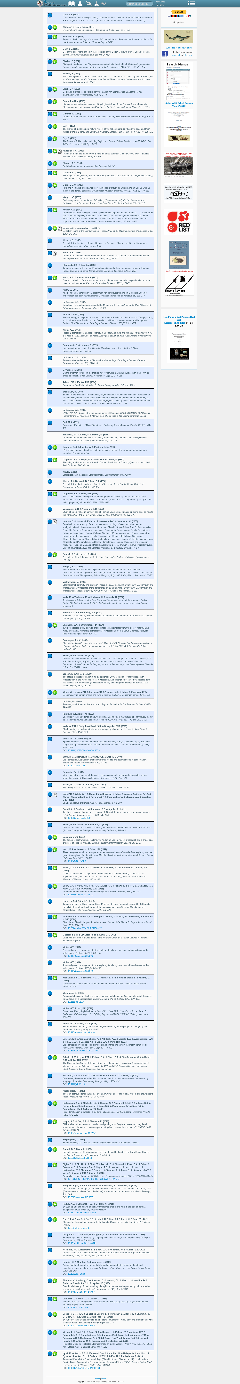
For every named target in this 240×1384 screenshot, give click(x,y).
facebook (176, 54)
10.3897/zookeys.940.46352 (81, 1197)
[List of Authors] (80, 3)
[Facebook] (179, 36)
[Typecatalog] (96, 3)
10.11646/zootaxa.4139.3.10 (81, 1032)
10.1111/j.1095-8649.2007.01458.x (84, 750)
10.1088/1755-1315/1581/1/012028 (84, 1368)
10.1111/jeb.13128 (76, 1084)
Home (97, 1378)
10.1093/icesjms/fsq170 (79, 818)
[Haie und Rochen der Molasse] (179, 164)
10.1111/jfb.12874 (76, 1002)
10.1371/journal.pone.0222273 (82, 1133)
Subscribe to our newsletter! (179, 47)
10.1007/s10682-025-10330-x (81, 1325)
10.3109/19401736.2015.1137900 (83, 1050)
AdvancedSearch (160, 3)
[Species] (88, 3)
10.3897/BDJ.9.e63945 (78, 1228)
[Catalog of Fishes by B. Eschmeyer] (179, 255)
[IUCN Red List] (179, 222)
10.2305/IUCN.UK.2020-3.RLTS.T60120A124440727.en (94, 1179)
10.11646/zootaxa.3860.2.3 (80, 956)
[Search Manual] (178, 80)
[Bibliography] (71, 3)
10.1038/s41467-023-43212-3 (81, 1292)
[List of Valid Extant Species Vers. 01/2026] (178, 127)
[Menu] (191, 3)
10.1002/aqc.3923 (76, 1274)
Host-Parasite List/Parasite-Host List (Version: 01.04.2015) (179, 319)
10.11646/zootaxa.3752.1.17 (81, 894)
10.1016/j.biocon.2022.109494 (82, 1243)
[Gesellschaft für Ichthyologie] (178, 192)
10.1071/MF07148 (76, 765)
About (103, 1378)
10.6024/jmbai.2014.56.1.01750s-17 (85, 928)
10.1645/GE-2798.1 (77, 861)
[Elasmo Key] (179, 282)
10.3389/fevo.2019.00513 (80, 1158)
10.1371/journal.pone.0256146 (82, 1212)
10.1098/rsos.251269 (78, 1307)
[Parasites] (104, 3)
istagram (188, 54)
